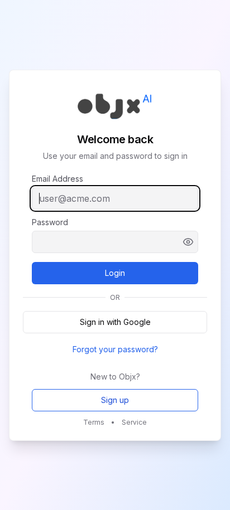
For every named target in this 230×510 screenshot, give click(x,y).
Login (132, 275)
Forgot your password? (115, 349)
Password (50, 222)
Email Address (57, 179)
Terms (93, 422)
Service (134, 422)
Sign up (115, 400)
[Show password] (188, 242)
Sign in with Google (115, 322)
